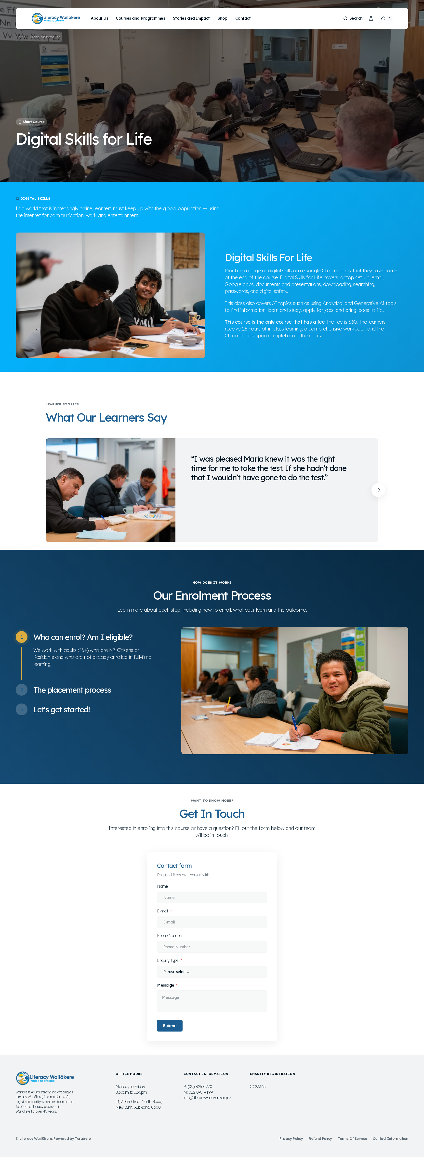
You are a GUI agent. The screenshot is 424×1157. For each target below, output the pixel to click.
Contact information (390, 1138)
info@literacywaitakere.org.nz (207, 1097)
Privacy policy (291, 1138)
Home (20, 37)
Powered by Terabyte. (72, 1138)
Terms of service (352, 1138)
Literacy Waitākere (35, 1138)
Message (165, 985)
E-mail (163, 911)
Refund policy (320, 1138)
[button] (353, 18)
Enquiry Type (168, 960)
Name (162, 886)
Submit (170, 1025)
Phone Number (170, 935)
